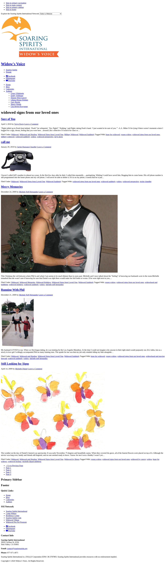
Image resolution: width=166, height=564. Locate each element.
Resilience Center (12, 516)
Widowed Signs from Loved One (50, 135)
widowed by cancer (138, 459)
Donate (8, 72)
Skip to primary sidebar (15, 7)
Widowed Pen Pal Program (16, 522)
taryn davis (58, 137)
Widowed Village (12, 520)
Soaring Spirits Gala (13, 518)
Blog (8, 497)
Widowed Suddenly (86, 135)
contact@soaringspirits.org (17, 548)
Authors (9, 502)
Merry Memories (12, 186)
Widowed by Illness (71, 459)
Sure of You (8, 119)
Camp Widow (11, 513)
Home (8, 495)
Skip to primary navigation (16, 3)
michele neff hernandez (55, 285)
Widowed (15, 135)
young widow (126, 135)
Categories (10, 500)
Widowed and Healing (28, 135)
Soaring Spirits (11, 70)
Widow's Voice (13, 64)
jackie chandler (145, 181)
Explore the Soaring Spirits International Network (20, 14)
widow (33, 137)
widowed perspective (45, 137)
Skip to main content (14, 5)
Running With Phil (13, 289)
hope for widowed (113, 135)
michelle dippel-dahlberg (31, 461)
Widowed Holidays (43, 282)
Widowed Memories (27, 282)
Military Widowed (71, 135)
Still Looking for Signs (15, 363)
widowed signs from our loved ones (146, 135)
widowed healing (14, 461)
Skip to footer (11, 9)
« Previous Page (14, 466)
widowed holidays (16, 285)
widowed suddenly (22, 137)
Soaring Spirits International (16, 511)
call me (5, 141)
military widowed (7, 137)
